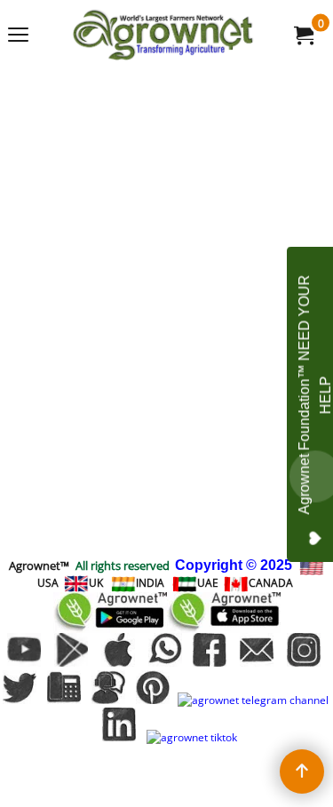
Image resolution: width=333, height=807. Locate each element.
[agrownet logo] (163, 34)
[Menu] (18, 36)
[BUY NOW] (302, 34)
